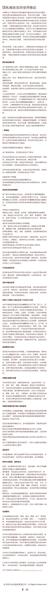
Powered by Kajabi (25, 596)
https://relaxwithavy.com (31, 570)
